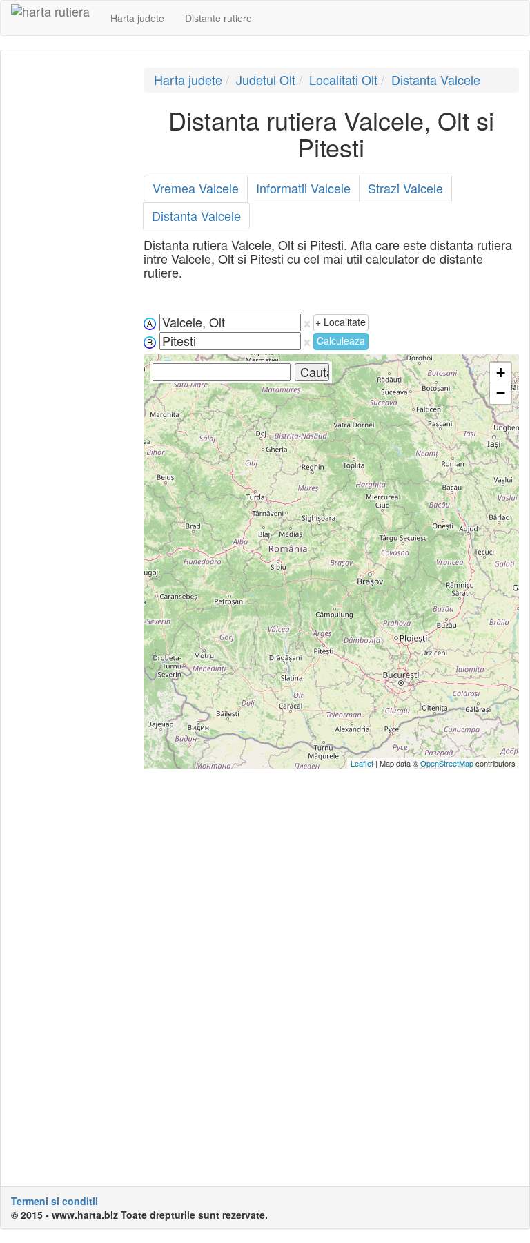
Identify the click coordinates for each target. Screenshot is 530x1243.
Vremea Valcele (196, 188)
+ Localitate (340, 322)
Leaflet (362, 763)
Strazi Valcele (405, 188)
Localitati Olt (343, 79)
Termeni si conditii (54, 1201)
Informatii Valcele (303, 188)
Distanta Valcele (435, 79)
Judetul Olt (265, 79)
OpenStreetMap (446, 763)
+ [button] (500, 372)
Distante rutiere (218, 18)
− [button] (500, 393)
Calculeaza (341, 340)
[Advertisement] (67, 275)
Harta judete (137, 18)
